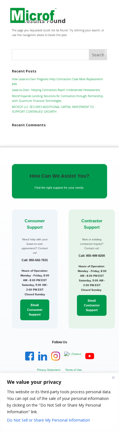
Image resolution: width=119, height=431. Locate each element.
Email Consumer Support (34, 309)
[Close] (113, 377)
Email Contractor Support (92, 305)
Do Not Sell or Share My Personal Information (48, 420)
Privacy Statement (48, 369)
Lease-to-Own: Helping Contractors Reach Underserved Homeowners (56, 90)
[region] (59, 402)
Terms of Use (73, 369)
